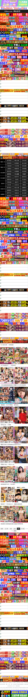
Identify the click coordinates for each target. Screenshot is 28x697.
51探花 (24, 182)
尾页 (15, 530)
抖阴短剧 (17, 195)
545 (14, 528)
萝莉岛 (24, 184)
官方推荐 (3, 178)
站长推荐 (3, 172)
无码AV (3, 183)
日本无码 (24, 160)
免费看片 (3, 194)
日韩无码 (24, 195)
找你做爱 (24, 171)
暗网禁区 (9, 190)
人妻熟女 (9, 168)
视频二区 (3, 167)
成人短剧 (24, 193)
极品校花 (9, 195)
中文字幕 (17, 166)
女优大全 (17, 184)
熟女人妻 (17, 187)
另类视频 (24, 168)
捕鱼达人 (9, 176)
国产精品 (9, 160)
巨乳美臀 (24, 166)
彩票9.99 (9, 179)
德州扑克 (24, 176)
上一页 (6, 528)
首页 (2, 528)
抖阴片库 (3, 189)
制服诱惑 (24, 190)
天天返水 (24, 179)
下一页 (22, 528)
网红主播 (17, 160)
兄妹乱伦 (17, 193)
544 (11, 528)
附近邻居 (9, 171)
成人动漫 (24, 163)
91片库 (9, 184)
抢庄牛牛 (17, 176)
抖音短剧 (9, 182)
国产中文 (9, 193)
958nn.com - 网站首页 (12, 11)
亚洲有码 (9, 163)
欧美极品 (17, 163)
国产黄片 (9, 187)
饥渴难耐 (17, 171)
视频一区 (3, 161)
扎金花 (16, 179)
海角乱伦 (17, 190)
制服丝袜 (17, 168)
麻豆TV (17, 182)
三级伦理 (9, 166)
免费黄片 (24, 187)
